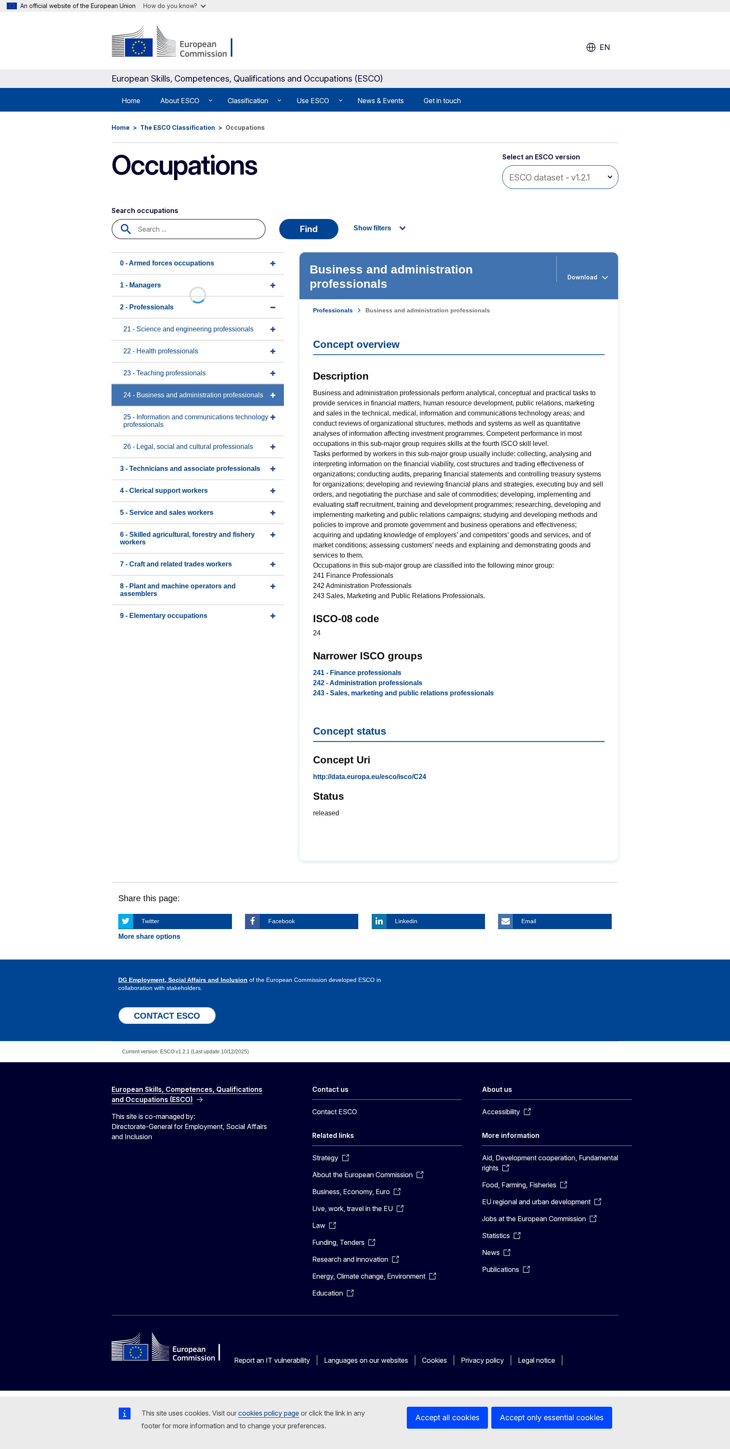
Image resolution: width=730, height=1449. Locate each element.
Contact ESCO (334, 1111)
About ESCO (179, 100)
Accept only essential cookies (552, 1417)
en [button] (604, 47)
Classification (248, 100)
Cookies (434, 1360)
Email (528, 921)
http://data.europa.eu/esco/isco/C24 (369, 776)
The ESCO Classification (177, 127)
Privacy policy (482, 1360)
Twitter (150, 921)
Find (309, 229)
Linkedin (406, 921)
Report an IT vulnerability (272, 1360)
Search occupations (145, 210)
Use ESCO (313, 100)
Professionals (333, 310)
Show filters (372, 228)
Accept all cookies (447, 1417)
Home (131, 100)
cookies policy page (268, 1413)
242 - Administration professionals (367, 682)
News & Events (380, 100)
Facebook (281, 921)
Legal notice (536, 1360)
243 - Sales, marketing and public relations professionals (403, 693)
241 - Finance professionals (357, 672)
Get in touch (442, 100)
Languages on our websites (366, 1360)
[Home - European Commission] (180, 42)
